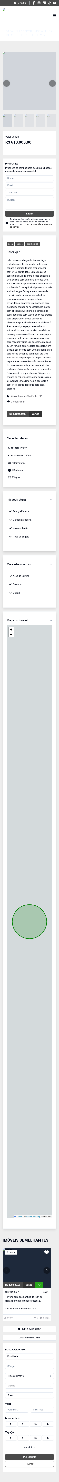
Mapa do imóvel (17, 620)
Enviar (29, 213)
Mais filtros (29, 1447)
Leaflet (19, 1216)
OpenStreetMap (33, 1216)
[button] (6, 83)
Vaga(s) (9, 1432)
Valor (8, 1404)
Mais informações (19, 564)
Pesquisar (29, 1457)
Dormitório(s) (12, 1418)
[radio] (11, 1424)
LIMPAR (30, 1464)
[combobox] (29, 1356)
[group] (29, 1424)
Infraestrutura (16, 499)
